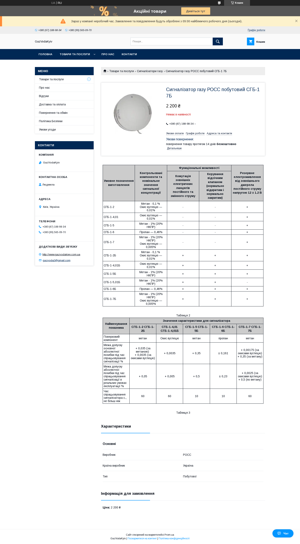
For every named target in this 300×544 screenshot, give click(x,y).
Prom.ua (169, 534)
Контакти (129, 54)
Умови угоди (47, 129)
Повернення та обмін (53, 112)
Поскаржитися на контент (142, 538)
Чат (286, 533)
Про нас (107, 54)
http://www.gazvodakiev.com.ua (61, 254)
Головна (45, 54)
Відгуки (44, 96)
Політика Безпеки (50, 121)
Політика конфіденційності (174, 538)
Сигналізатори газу (150, 71)
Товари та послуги (75, 54)
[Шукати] (218, 41)
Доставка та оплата (52, 104)
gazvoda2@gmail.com (56, 260)
